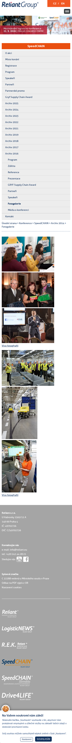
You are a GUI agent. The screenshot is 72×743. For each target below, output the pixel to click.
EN (62, 3)
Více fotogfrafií (10, 345)
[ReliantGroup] (20, 9)
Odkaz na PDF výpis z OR (15, 582)
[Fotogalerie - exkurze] (28, 385)
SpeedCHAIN (36, 46)
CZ (54, 3)
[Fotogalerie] (28, 270)
